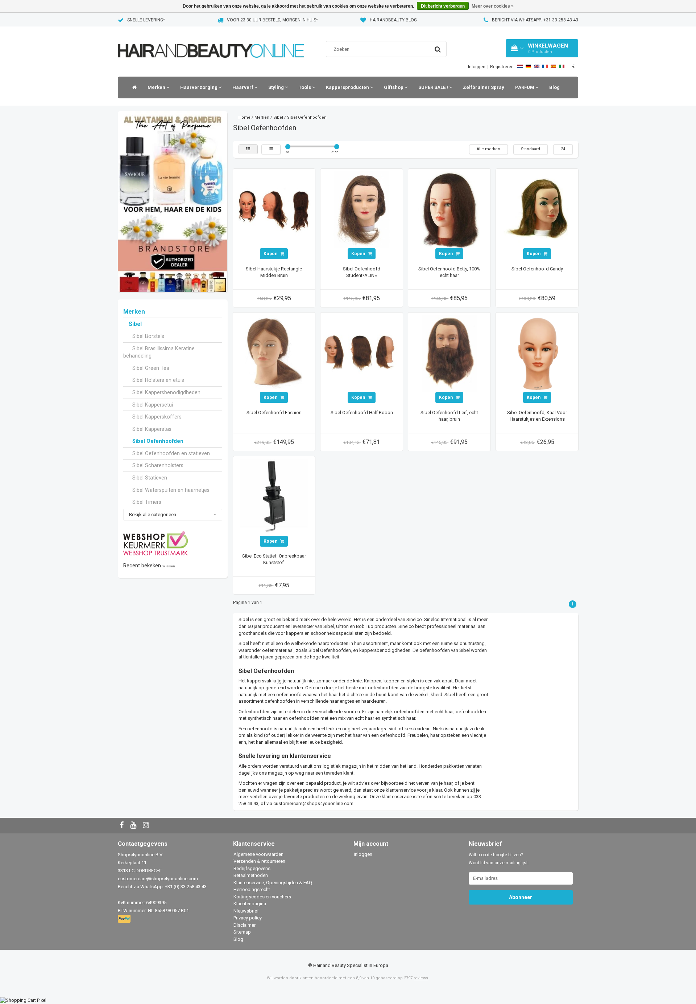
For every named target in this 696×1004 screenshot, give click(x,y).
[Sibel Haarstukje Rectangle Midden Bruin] (274, 209)
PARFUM (525, 87)
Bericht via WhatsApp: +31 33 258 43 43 (535, 20)
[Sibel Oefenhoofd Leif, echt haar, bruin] (449, 353)
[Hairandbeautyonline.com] (211, 41)
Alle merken (488, 149)
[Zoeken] (438, 49)
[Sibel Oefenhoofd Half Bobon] (361, 353)
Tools (305, 87)
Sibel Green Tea (150, 368)
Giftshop (394, 87)
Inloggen (476, 66)
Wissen (168, 566)
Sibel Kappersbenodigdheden (166, 392)
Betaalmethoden (250, 875)
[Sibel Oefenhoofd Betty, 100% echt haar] (449, 209)
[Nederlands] (520, 66)
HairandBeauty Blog (393, 20)
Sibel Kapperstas (151, 429)
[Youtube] (134, 825)
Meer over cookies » (493, 6)
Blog (554, 87)
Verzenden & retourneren (259, 861)
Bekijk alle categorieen (152, 514)
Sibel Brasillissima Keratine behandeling (159, 352)
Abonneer (520, 897)
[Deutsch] (528, 66)
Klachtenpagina (249, 903)
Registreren (502, 66)
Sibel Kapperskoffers (157, 417)
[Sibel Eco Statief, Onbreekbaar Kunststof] (274, 496)
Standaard (530, 149)
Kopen (271, 253)
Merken (157, 87)
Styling (276, 87)
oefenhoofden (280, 701)
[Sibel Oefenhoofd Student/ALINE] (361, 209)
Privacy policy (247, 918)
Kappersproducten (348, 87)
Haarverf (243, 87)
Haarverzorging (199, 87)
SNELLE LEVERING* (146, 20)
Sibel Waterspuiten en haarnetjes (171, 490)
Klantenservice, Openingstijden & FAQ (272, 882)
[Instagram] (147, 825)
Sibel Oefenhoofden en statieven (171, 453)
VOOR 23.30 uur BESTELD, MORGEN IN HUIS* (272, 20)
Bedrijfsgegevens (251, 868)
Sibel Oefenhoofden (157, 441)
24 (563, 149)
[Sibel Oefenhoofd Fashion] (274, 353)
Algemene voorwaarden (258, 854)
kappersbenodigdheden (384, 650)
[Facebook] (122, 825)
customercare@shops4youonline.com (313, 803)
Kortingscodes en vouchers (262, 896)
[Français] (545, 66)
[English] (536, 66)
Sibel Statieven (149, 478)
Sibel (135, 324)
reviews (421, 978)
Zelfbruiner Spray (483, 87)
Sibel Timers (146, 502)
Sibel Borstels (148, 336)
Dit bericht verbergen (443, 6)
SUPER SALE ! (433, 87)
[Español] (553, 66)
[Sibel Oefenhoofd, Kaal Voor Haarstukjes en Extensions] (537, 353)
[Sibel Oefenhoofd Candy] (537, 209)
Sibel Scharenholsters (157, 465)
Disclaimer (244, 925)
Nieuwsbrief (246, 911)
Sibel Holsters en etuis (158, 380)
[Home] (132, 87)
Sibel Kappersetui (152, 405)
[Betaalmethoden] (125, 919)
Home (244, 117)
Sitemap (242, 932)
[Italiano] (561, 66)
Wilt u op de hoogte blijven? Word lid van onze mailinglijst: (499, 858)
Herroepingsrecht (251, 889)
